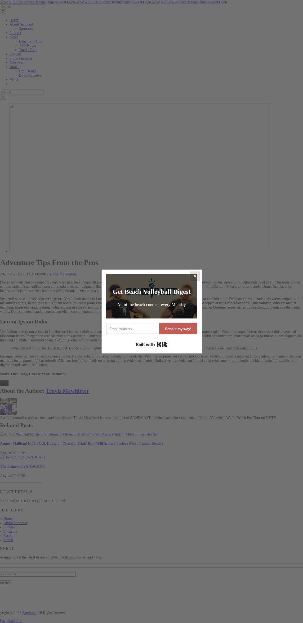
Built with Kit (151, 344)
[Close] (195, 276)
